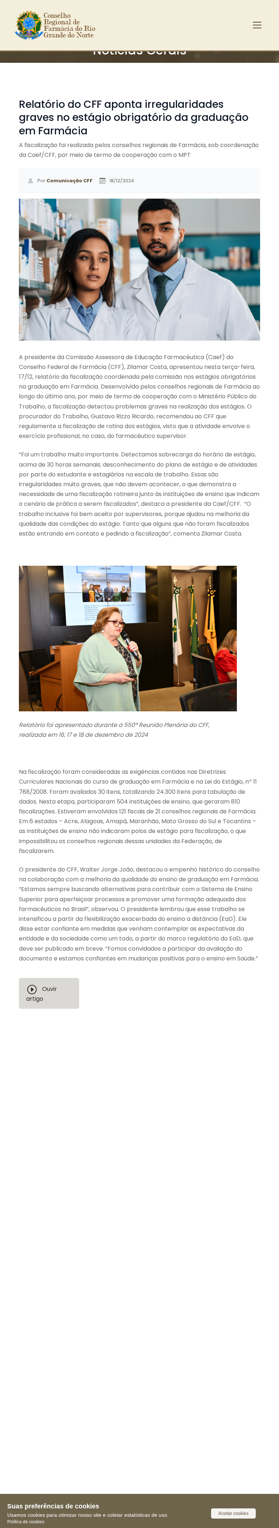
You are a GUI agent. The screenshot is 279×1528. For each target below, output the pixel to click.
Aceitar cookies (233, 1513)
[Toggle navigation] (257, 25)
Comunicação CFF (69, 181)
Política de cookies (25, 1521)
